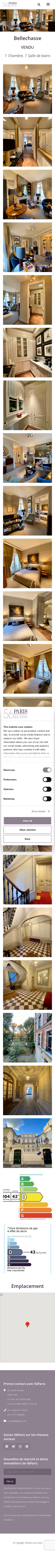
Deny (27, 838)
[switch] (47, 779)
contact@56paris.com (17, 1421)
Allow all (27, 820)
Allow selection (27, 829)
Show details (39, 811)
